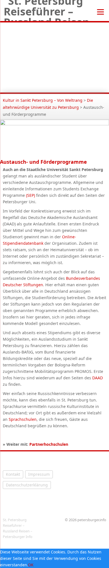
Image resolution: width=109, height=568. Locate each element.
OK (31, 564)
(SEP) (30, 195)
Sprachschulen (23, 419)
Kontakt (13, 474)
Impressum (39, 474)
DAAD (97, 377)
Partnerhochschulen (48, 444)
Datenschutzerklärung (27, 485)
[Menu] (100, 11)
